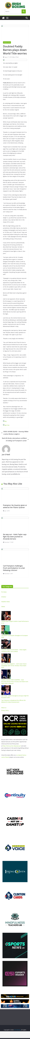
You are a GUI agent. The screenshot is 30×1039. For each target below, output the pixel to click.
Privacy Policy (5, 710)
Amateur (3, 597)
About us (3, 707)
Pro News (4, 592)
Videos (3, 606)
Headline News (7, 42)
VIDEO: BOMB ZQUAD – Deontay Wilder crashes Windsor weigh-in (15, 433)
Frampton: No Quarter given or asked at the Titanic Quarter (15, 506)
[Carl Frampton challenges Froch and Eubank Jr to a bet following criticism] (15, 549)
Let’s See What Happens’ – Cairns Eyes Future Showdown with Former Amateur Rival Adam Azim (13, 665)
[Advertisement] (15, 1034)
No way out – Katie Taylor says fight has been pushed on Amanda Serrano (14, 536)
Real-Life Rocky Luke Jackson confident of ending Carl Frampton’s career (14, 439)
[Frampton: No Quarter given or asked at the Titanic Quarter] (15, 489)
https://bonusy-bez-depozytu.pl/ (12, 746)
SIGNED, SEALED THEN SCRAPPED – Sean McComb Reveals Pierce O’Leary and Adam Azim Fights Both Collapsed (14, 681)
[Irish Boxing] (3, 18)
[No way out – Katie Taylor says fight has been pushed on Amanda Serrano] (15, 518)
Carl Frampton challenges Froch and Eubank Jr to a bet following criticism (14, 568)
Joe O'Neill (16, 57)
